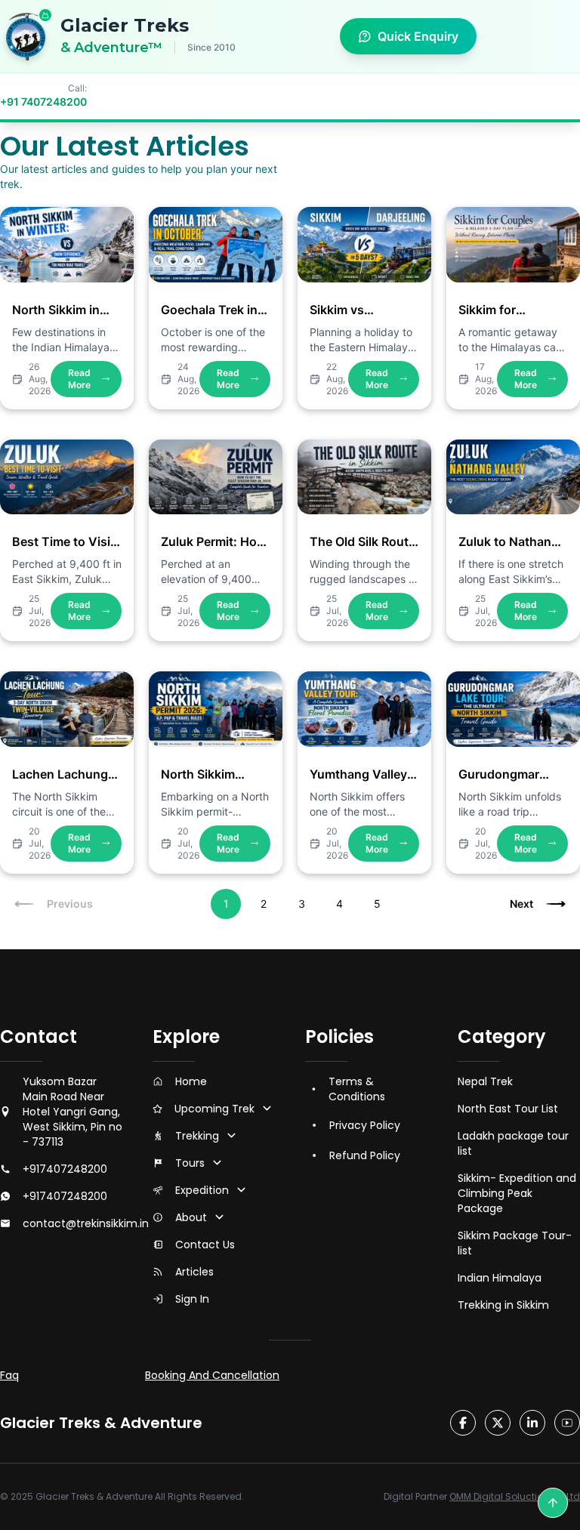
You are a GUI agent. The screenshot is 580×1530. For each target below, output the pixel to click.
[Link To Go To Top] (553, 1503)
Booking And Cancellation (212, 1375)
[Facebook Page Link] (463, 1423)
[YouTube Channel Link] (567, 1423)
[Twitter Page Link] (498, 1423)
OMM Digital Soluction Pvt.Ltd (514, 1496)
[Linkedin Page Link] (532, 1423)
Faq (9, 1375)
